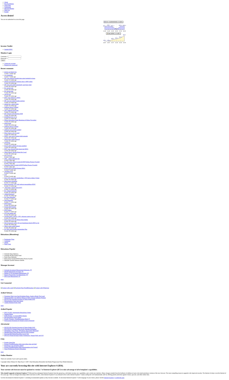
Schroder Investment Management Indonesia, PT (18, 270)
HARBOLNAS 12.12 (10, 117)
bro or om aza (8, 155)
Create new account (9, 63)
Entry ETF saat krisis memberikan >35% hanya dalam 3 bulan (21, 178)
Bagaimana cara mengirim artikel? (14, 345)
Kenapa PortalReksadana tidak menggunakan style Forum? (21, 347)
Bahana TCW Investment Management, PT (16, 273)
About (6, 2)
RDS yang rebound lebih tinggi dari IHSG (16, 149)
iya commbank (8, 75)
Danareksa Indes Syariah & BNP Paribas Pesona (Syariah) (20, 165)
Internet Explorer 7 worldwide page (114, 377)
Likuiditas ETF (8, 171)
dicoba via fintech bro (10, 72)
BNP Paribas (8, 203)
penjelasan (7, 142)
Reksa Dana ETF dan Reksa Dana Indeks (16, 219)
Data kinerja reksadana (10, 181)
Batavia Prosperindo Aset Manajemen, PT (16, 275)
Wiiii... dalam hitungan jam (12, 158)
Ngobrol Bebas (8, 314)
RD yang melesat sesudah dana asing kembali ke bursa (19, 78)
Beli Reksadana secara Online (12, 317)
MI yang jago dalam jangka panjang (14, 101)
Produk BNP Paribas (10, 207)
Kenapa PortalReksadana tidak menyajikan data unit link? (20, 344)
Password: (4, 58)
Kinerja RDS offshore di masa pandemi (15, 146)
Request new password (10, 65)
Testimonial (7, 7)
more (2, 279)
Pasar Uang (7, 244)
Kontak (6, 12)
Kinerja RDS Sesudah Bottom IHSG (14, 168)
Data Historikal (8, 200)
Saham (6, 242)
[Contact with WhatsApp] (41, 288)
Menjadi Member (9, 8)
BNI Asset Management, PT (12, 276)
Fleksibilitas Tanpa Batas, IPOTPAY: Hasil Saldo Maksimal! (21, 330)
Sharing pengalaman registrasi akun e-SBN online (18, 81)
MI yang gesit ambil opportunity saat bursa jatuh (17, 85)
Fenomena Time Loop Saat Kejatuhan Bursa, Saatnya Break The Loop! (24, 296)
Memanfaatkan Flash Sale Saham (13, 301)
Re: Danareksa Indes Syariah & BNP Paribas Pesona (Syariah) (22, 162)
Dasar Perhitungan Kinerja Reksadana (15, 349)
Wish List (7, 10)
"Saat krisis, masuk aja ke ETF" (13, 187)
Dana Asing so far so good (11, 133)
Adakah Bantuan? (9, 194)
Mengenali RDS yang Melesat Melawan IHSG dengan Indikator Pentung (25, 298)
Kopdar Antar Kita (9, 342)
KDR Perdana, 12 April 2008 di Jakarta (15, 316)
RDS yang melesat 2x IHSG (12, 97)
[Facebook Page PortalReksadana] (24, 288)
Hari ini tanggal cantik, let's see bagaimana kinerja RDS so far (21, 223)
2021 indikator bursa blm (11, 110)
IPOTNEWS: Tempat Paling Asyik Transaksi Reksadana (20, 329)
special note (7, 94)
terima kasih (7, 123)
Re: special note (8, 88)
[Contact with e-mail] (7, 288)
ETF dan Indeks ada (10, 213)
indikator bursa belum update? (12, 130)
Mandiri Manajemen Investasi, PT (13, 271)
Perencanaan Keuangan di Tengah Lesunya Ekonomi (19, 320)
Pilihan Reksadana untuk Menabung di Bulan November (20, 120)
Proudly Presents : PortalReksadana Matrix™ (17, 319)
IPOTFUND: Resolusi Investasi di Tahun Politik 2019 (19, 299)
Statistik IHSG (8, 49)
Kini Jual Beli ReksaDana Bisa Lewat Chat (16, 334)
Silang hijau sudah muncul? (12, 139)
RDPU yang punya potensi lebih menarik (16, 136)
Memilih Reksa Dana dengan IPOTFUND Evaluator (19, 332)
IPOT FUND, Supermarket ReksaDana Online (17, 312)
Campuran (7, 241)
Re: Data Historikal (9, 197)
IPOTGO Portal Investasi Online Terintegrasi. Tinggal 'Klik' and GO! (24, 335)
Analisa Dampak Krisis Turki (12, 302)
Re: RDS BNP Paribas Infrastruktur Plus (15, 229)
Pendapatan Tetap (9, 239)
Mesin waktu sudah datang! (12, 226)
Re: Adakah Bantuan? (10, 191)
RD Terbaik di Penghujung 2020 (13, 113)
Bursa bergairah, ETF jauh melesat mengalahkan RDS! (19, 184)
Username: (4, 56)
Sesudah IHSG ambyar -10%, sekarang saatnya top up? (20, 216)
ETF (5, 175)
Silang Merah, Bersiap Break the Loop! (15, 152)
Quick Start (7, 5)
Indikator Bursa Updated (11, 107)
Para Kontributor (9, 4)
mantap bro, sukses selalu (11, 104)
